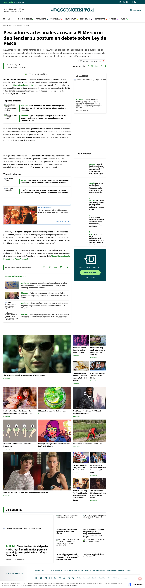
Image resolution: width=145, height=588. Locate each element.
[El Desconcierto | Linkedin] (135, 2)
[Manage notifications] (140, 578)
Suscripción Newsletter (98, 578)
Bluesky (73, 578)
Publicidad (116, 578)
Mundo (124, 19)
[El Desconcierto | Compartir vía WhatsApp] (96, 66)
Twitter (41, 578)
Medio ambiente (25, 19)
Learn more (61, 221)
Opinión (112, 19)
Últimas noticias (41, 570)
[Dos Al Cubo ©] (136, 585)
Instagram (46, 578)
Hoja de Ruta (70, 19)
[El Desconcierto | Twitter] (124, 2)
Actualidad (41, 19)
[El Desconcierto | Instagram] (127, 2)
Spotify (60, 578)
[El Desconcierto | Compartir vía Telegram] (105, 66)
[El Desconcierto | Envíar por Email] (100, 66)
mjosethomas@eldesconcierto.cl (28, 585)
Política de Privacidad (83, 578)
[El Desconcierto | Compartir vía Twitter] (92, 66)
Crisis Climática (19, 2)
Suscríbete (90, 272)
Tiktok (64, 578)
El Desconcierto (8, 25)
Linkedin (55, 578)
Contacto (124, 578)
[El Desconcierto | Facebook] (120, 2)
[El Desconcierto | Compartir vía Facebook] (88, 66)
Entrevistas (100, 19)
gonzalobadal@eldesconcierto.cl (68, 585)
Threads (69, 578)
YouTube (50, 578)
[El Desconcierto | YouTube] (131, 2)
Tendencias (56, 19)
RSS (109, 578)
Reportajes (85, 19)
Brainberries (44, 207)
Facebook (36, 578)
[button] (135, 10)
